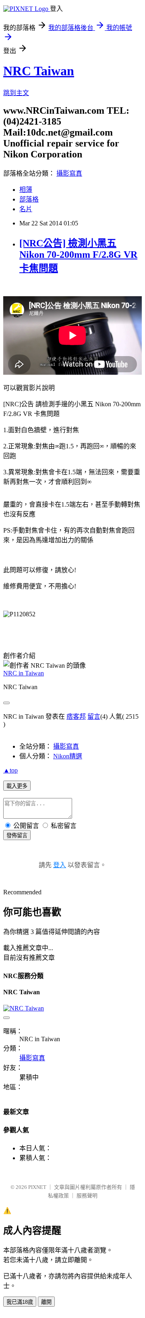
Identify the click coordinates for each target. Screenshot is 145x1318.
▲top (10, 770)
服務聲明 (87, 1196)
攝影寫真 (69, 173)
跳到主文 (16, 92)
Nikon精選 (67, 756)
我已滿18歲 (19, 1302)
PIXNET (37, 1187)
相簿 (25, 189)
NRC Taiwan (38, 71)
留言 (93, 716)
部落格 (29, 199)
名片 (25, 209)
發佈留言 (16, 835)
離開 (46, 1302)
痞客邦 (76, 716)
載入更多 (16, 786)
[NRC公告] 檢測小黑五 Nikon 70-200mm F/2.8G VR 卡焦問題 (78, 256)
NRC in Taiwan (23, 673)
